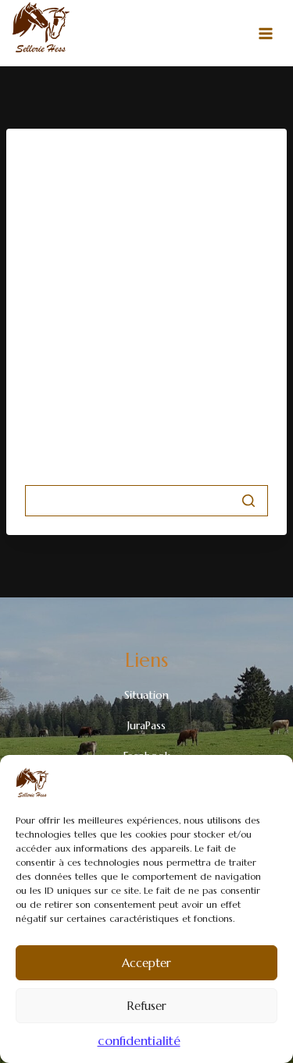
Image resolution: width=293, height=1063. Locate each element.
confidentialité (139, 1040)
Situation (146, 695)
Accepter (146, 962)
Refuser (146, 1005)
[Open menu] (265, 33)
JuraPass (146, 725)
